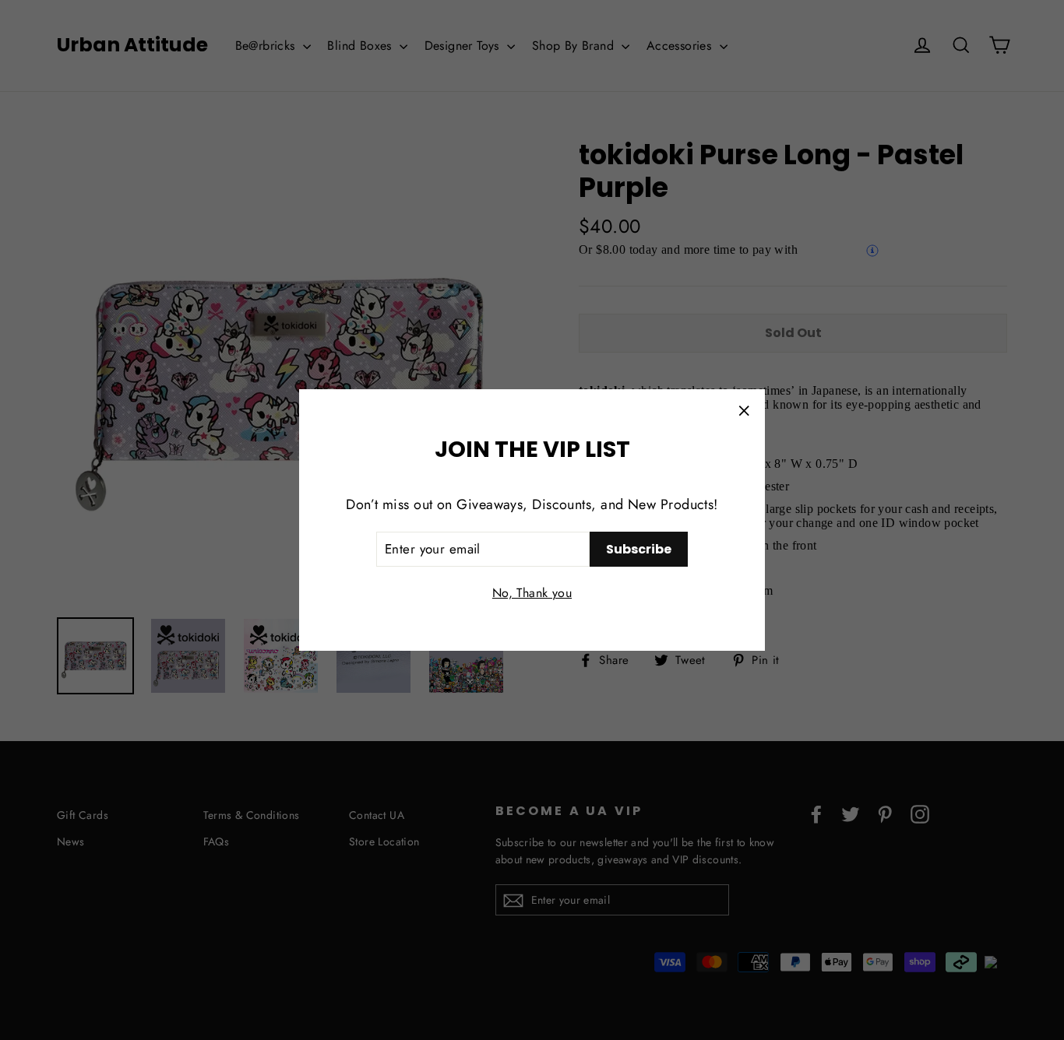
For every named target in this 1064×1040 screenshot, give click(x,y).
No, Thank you (532, 593)
